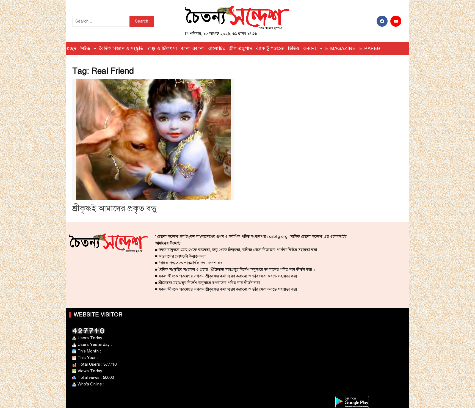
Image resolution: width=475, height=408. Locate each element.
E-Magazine (340, 48)
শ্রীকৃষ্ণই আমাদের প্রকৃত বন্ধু (114, 208)
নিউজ (85, 48)
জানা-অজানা (192, 48)
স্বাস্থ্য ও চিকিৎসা (162, 48)
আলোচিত (217, 48)
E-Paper (369, 48)
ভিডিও (293, 48)
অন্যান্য (309, 48)
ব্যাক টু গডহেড (270, 48)
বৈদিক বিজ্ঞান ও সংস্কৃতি (121, 48)
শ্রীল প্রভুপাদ (241, 48)
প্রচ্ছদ (71, 48)
